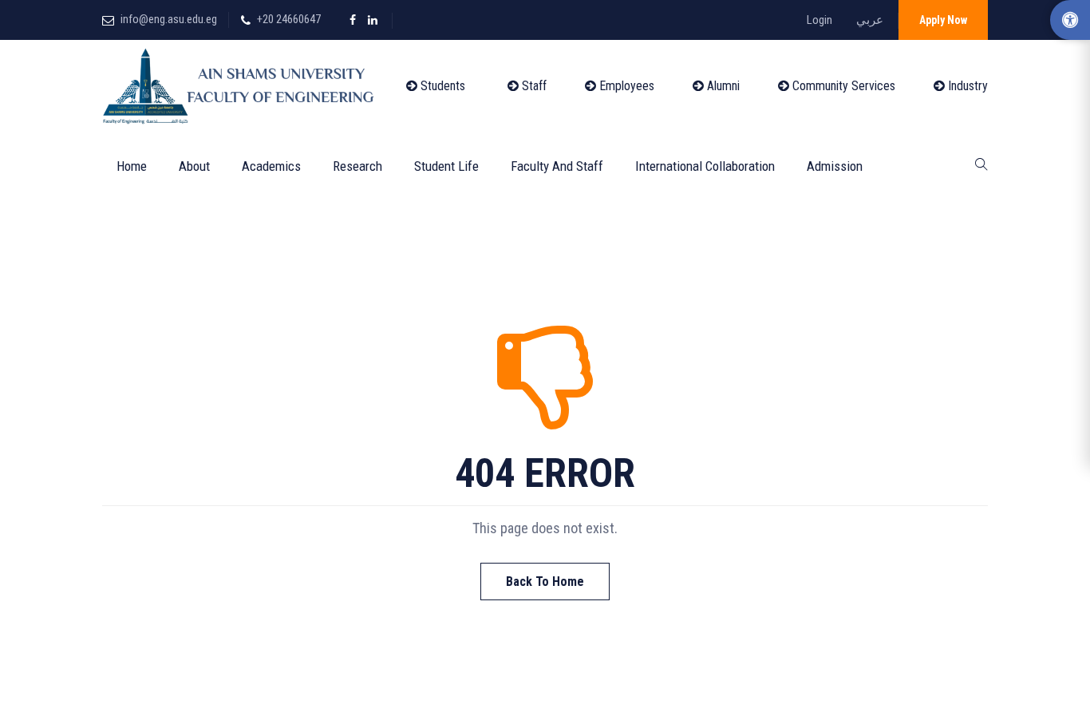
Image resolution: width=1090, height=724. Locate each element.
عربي (869, 20)
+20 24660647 (289, 19)
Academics (271, 166)
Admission (835, 166)
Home (132, 166)
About (194, 166)
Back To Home (545, 581)
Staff (533, 85)
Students (441, 85)
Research (357, 166)
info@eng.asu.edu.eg (168, 19)
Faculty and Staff (557, 166)
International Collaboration (705, 166)
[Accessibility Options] (1070, 20)
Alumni (722, 85)
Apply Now (943, 20)
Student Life (446, 166)
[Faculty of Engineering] (241, 86)
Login (819, 20)
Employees (625, 85)
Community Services (842, 85)
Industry (966, 85)
